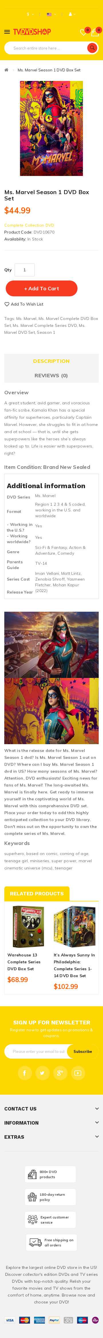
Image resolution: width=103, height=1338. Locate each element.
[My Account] (72, 14)
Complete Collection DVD (29, 225)
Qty (8, 269)
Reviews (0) (51, 375)
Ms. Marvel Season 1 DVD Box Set (49, 70)
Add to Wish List (27, 304)
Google (60, 1073)
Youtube (78, 1073)
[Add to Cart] (18, 942)
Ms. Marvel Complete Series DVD (45, 325)
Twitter (42, 1073)
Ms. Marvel (26, 318)
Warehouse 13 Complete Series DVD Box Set (23, 961)
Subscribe (83, 1051)
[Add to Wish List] (28, 942)
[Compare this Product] (38, 942)
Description (51, 361)
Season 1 (46, 332)
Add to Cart (43, 288)
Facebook (25, 1073)
